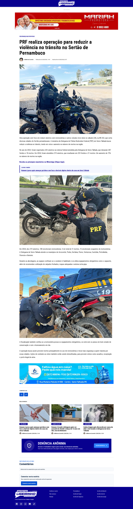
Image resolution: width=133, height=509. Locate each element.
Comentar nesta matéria (29, 483)
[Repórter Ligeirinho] (66, 3)
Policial (51, 496)
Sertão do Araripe (101, 496)
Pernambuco (76, 491)
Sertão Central (101, 494)
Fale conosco (52, 494)
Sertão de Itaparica (78, 496)
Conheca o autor (53, 491)
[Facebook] (17, 504)
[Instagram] (21, 504)
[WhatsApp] (25, 504)
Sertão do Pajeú (77, 494)
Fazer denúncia (100, 445)
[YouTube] (30, 504)
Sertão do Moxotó (101, 491)
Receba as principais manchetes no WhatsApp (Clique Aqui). (42, 162)
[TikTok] (34, 504)
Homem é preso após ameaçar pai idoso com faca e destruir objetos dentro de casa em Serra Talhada (55, 170)
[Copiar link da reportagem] (26, 394)
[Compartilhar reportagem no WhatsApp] (21, 394)
